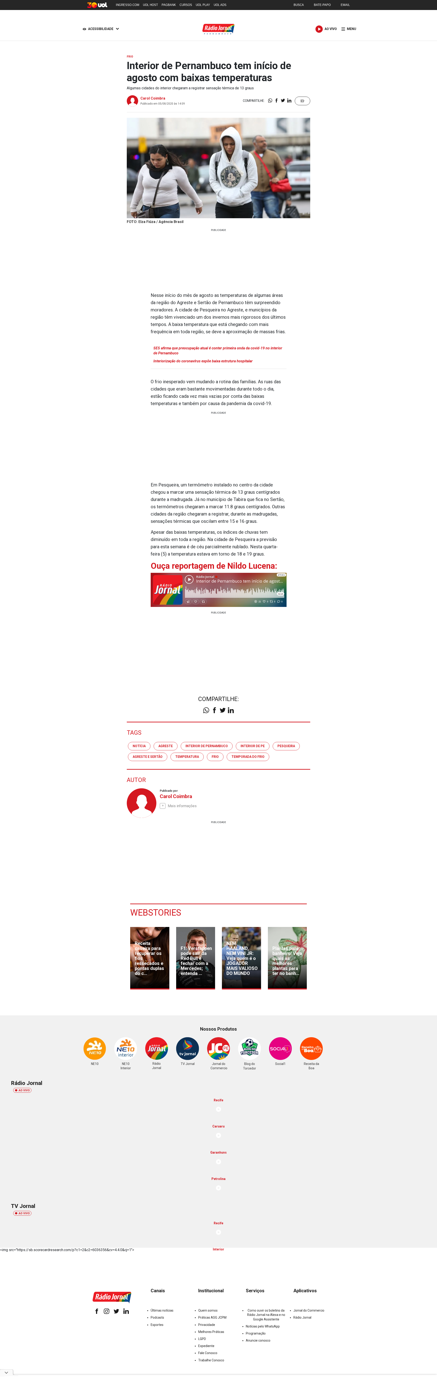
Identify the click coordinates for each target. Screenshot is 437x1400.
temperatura (187, 757)
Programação (256, 1333)
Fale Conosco (207, 1353)
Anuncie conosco (258, 1340)
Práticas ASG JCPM (212, 1317)
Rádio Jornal (302, 1317)
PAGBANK (169, 5)
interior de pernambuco (206, 746)
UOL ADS (220, 5)
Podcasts (157, 1317)
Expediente (206, 1346)
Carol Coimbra (152, 98)
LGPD (202, 1339)
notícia (139, 746)
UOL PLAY (203, 5)
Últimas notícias (162, 1310)
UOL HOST (150, 5)
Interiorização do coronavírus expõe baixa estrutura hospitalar (203, 361)
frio (215, 757)
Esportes (157, 1325)
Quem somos (208, 1310)
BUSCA (299, 5)
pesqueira (286, 746)
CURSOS (186, 5)
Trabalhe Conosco (211, 1360)
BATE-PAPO (322, 5)
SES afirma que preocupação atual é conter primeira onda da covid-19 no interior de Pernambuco (217, 350)
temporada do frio (247, 757)
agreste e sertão (148, 757)
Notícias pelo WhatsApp (263, 1326)
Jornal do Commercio (308, 1310)
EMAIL (345, 5)
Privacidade (206, 1325)
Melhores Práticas (211, 1332)
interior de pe (253, 746)
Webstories (155, 913)
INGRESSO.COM (127, 5)
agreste (165, 746)
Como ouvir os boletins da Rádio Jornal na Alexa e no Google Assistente (266, 1315)
